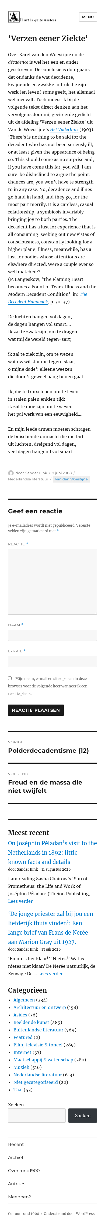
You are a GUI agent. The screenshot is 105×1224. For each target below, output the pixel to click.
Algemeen (24, 1000)
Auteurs (16, 1183)
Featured (23, 1037)
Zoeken (16, 1104)
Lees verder (20, 901)
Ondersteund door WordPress (69, 1213)
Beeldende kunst (31, 1022)
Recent (16, 1144)
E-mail (17, 651)
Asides (20, 1015)
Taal (18, 1089)
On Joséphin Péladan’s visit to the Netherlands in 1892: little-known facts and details (52, 852)
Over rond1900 (24, 1170)
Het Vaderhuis (64, 129)
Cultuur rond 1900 (23, 1213)
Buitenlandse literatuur (38, 1029)
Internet (22, 1052)
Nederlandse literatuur (28, 479)
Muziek (21, 1067)
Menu (88, 17)
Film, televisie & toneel (37, 1044)
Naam (16, 625)
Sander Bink (36, 473)
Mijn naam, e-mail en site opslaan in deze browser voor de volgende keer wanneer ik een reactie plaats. (48, 686)
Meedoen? (19, 1196)
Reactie (18, 544)
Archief (15, 1157)
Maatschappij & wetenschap (43, 1059)
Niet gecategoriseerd (35, 1082)
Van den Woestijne (71, 479)
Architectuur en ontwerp (39, 1007)
